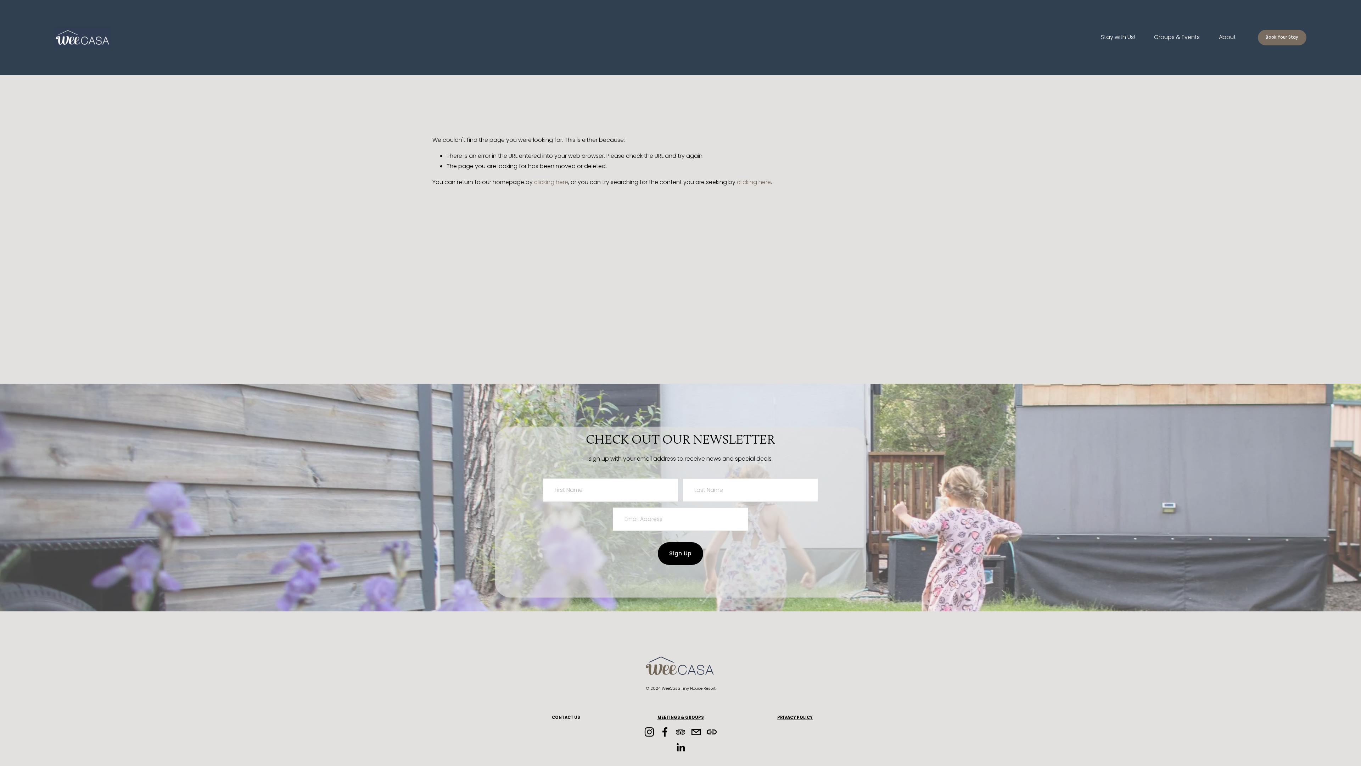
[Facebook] (665, 732)
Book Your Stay (1282, 37)
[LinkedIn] (680, 748)
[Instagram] (649, 732)
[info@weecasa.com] (696, 732)
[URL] (712, 732)
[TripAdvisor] (680, 732)
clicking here (551, 182)
